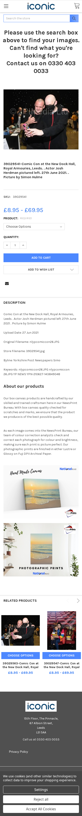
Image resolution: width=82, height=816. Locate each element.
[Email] (6, 283)
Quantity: (11, 237)
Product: (17, 218)
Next (77, 600)
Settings (41, 789)
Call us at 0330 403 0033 (41, 739)
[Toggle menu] (6, 6)
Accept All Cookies (41, 809)
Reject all (41, 799)
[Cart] (77, 6)
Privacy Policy (18, 751)
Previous (68, 600)
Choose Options (20, 655)
